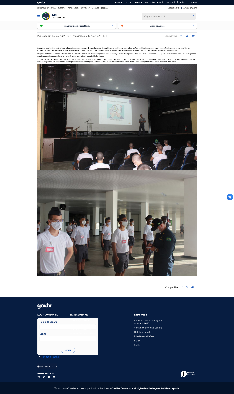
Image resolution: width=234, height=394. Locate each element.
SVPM (137, 344)
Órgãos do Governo (188, 2)
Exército (62, 8)
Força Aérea (73, 8)
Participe (139, 2)
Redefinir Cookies (48, 366)
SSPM (137, 340)
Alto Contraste (190, 8)
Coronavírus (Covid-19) (123, 2)
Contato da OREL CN (80, 324)
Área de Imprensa (100, 8)
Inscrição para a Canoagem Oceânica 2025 (148, 322)
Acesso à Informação (154, 2)
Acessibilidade (174, 8)
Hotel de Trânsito (142, 331)
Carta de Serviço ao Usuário (148, 327)
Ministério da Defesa (46, 8)
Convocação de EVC (80, 320)
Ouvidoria (85, 8)
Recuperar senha (50, 356)
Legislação (171, 2)
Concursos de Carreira (81, 328)
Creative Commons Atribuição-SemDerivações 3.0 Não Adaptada (145, 388)
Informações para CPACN (82, 333)
